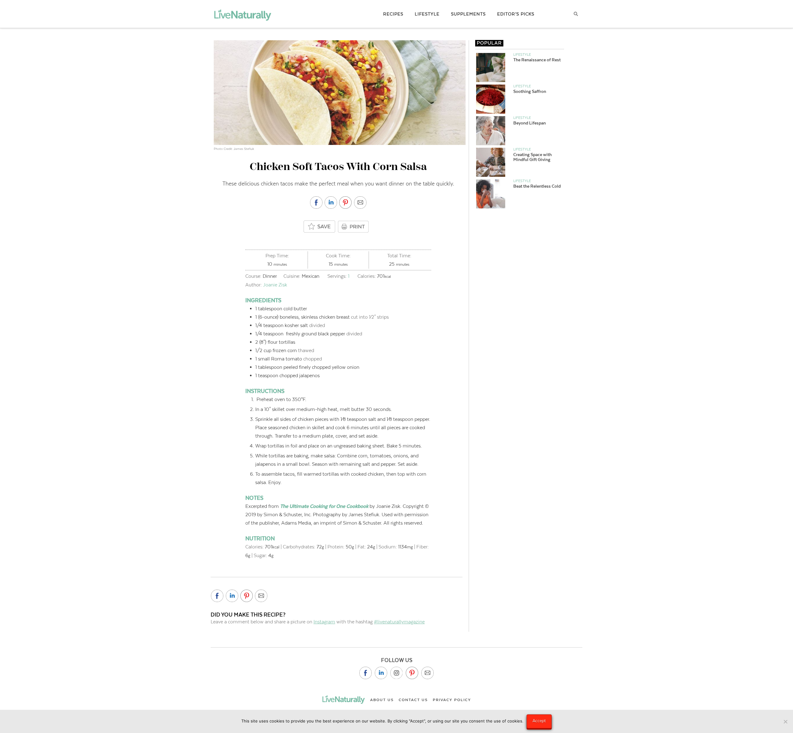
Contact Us (413, 700)
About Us (382, 700)
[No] (785, 721)
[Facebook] (365, 673)
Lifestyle (522, 54)
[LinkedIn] (381, 673)
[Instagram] (396, 673)
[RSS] (427, 673)
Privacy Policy (452, 700)
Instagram (324, 622)
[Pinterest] (412, 673)
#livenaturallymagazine (399, 622)
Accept (539, 720)
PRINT (354, 226)
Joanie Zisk (275, 285)
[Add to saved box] (320, 226)
